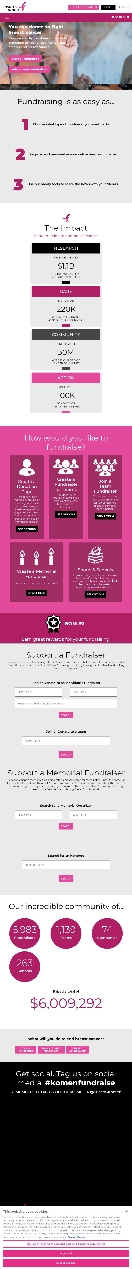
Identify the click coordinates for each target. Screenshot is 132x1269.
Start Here (36, 593)
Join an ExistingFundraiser (51, 1049)
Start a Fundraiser (25, 58)
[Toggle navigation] (7, 17)
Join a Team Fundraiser (29, 69)
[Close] (126, 1211)
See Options (27, 529)
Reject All (66, 1253)
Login (123, 7)
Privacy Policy (76, 1237)
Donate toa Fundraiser (77, 1049)
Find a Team (105, 516)
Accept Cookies (66, 1262)
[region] (66, 1237)
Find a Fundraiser (83, 7)
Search (66, 715)
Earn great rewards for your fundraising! (66, 639)
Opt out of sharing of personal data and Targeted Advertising (66, 1243)
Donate (108, 7)
